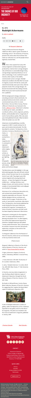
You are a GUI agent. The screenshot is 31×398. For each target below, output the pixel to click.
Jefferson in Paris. (11, 108)
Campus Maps (13, 385)
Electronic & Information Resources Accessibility (11, 393)
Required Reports (5, 392)
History (15, 366)
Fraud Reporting (24, 387)
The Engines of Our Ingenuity (9, 13)
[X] (11, 342)
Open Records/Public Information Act (9, 390)
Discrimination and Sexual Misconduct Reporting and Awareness (15, 395)
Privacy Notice (26, 389)
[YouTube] (22, 342)
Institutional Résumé (22, 390)
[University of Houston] (7, 2)
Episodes (15, 368)
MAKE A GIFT (15, 376)
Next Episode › (23, 325)
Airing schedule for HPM (15, 370)
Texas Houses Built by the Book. (16, 249)
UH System (24, 385)
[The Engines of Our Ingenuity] (24, 11)
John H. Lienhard (8, 34)
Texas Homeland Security (11, 387)
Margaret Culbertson (16, 46)
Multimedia (15, 372)
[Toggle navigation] (3, 18)
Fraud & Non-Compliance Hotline (8, 389)
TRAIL (19, 387)
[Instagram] (16, 342)
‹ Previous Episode (7, 325)
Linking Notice (19, 389)
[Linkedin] (19, 342)
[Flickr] (14, 342)
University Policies (5, 396)
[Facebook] (8, 342)
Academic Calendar (5, 385)
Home (2, 23)
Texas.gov (3, 387)
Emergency (19, 385)
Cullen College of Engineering (7, 7)
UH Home (26, 384)
